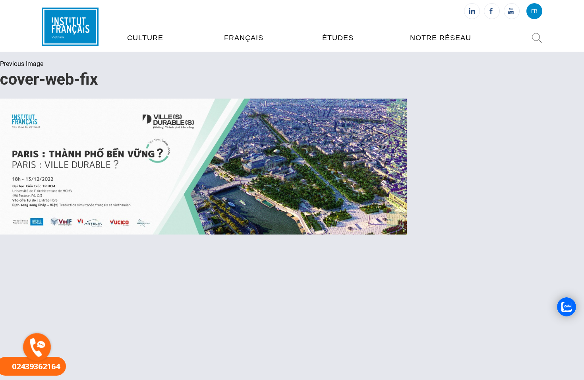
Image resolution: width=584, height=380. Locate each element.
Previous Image (21, 64)
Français (243, 38)
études (338, 38)
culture (145, 38)
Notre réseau (440, 38)
